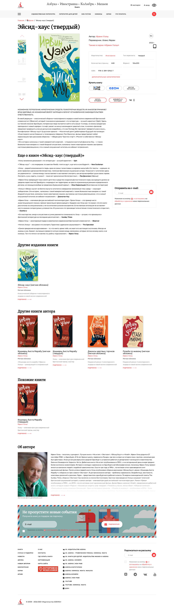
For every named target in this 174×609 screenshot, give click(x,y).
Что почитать (120, 14)
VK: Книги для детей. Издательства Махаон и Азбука (86, 556)
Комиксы (98, 14)
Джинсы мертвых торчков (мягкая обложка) (101, 352)
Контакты (42, 553)
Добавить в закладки (117, 100)
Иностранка (68, 4)
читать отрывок (97, 100)
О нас (40, 549)
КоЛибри (87, 4)
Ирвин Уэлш (102, 36)
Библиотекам (23, 567)
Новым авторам (24, 563)
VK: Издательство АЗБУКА (75, 549)
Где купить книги (45, 556)
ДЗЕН (67, 588)
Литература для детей (68, 14)
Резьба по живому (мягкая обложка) (136, 352)
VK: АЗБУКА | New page (74, 563)
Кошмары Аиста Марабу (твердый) (65, 352)
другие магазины (131, 88)
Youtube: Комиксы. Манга (75, 585)
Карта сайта (43, 563)
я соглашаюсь (139, 199)
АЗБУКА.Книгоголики (73, 567)
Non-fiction (86, 14)
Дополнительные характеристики (106, 77)
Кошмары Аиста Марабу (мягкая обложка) (34, 352)
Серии (108, 14)
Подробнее (22, 299)
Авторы (21, 560)
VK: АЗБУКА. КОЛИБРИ (73, 560)
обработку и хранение (124, 201)
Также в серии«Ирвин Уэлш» (104, 45)
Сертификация (44, 560)
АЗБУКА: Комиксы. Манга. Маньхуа (79, 570)
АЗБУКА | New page (72, 578)
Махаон (102, 4)
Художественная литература (43, 14)
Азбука (52, 4)
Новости (21, 556)
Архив (20, 574)
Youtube (68, 581)
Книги (77, 7)
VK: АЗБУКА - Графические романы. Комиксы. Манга (86, 553)
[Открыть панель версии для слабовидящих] (154, 5)
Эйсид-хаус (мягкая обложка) (33, 285)
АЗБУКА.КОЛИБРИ (71, 574)
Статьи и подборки (25, 553)
